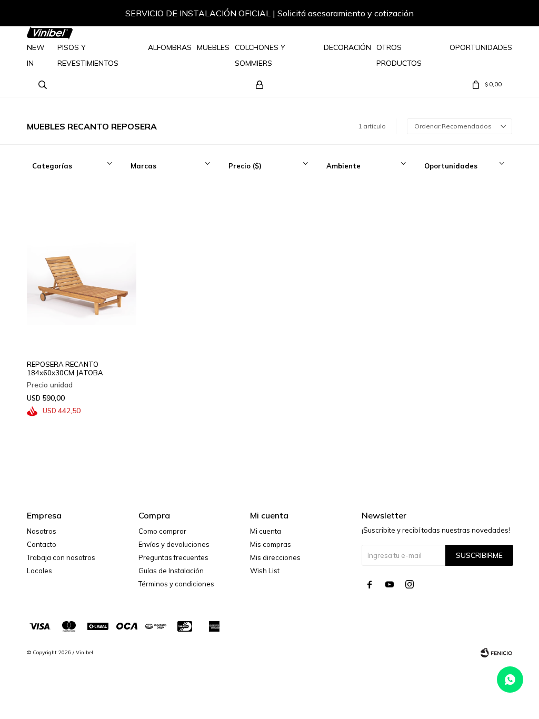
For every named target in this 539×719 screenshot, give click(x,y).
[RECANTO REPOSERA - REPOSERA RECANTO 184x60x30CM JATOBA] (81, 270)
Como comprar (162, 531)
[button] (494, 15)
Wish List (265, 570)
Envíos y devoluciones (173, 544)
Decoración (347, 47)
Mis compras (270, 544)
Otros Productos (399, 55)
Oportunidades (481, 47)
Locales (39, 570)
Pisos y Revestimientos (87, 55)
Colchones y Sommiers (260, 55)
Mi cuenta (265, 531)
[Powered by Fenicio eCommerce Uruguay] (496, 653)
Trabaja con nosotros (61, 557)
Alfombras (170, 47)
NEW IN (36, 55)
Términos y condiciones (176, 584)
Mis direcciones (275, 557)
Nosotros (41, 531)
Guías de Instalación (171, 570)
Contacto (41, 544)
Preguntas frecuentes (173, 557)
